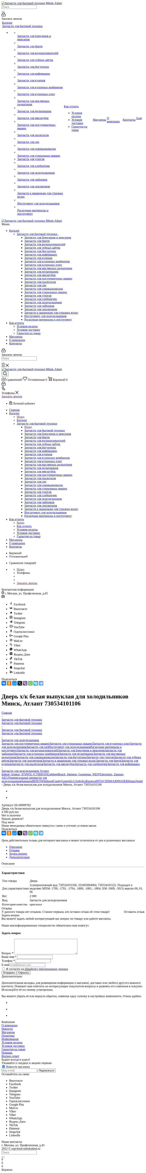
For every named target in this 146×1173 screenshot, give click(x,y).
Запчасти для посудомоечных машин (48, 278)
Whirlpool (47, 781)
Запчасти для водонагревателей (44, 244)
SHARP (113, 781)
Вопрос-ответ (10, 1056)
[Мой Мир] (14, 683)
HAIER (123, 781)
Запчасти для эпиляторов (40, 309)
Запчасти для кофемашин (40, 254)
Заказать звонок (12, 396)
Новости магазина (17, 1066)
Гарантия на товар (28, 333)
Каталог (14, 230)
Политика (8, 1035)
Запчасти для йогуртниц (40, 251)
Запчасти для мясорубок (40, 275)
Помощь (7, 1052)
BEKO (36, 781)
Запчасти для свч (35, 285)
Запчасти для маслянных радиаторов (48, 268)
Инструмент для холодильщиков (45, 316)
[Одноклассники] (9, 683)
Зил (83, 781)
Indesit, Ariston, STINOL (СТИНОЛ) (25, 774)
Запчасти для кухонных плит (43, 264)
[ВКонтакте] (4, 683)
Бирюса (91, 781)
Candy (57, 781)
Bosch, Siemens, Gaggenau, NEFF (79, 774)
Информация (10, 1039)
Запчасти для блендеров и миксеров (47, 237)
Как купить (16, 323)
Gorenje (66, 781)
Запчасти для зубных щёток (42, 247)
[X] (19, 683)
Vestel (139, 781)
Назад (20, 416)
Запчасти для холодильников (43, 302)
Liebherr (53, 774)
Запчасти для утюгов (38, 295)
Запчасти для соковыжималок (43, 288)
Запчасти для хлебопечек (40, 299)
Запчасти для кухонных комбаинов (47, 261)
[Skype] (35, 683)
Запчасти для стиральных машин (45, 292)
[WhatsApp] (30, 683)
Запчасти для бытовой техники (38, 234)
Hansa (132, 781)
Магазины (15, 336)
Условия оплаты (27, 326)
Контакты (15, 343)
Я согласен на (37, 969)
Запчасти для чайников (39, 305)
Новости (7, 1028)
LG (73, 781)
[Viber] (25, 683)
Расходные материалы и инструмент (48, 319)
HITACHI (102, 781)
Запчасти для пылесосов (40, 282)
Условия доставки (28, 329)
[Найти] (3, 11)
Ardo (78, 781)
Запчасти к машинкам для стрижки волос (51, 312)
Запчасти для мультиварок (41, 271)
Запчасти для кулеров (38, 258)
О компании (17, 340)
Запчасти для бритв (37, 240)
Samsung (26, 781)
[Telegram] (41, 683)
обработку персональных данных (46, 969)
